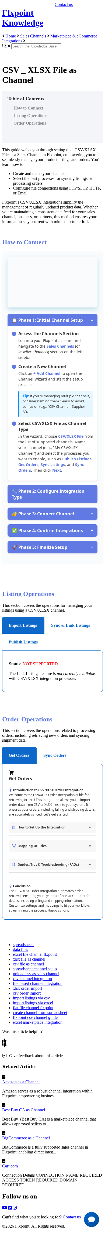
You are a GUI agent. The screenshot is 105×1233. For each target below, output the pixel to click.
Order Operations (29, 123)
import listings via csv (31, 998)
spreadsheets (23, 944)
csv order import (27, 993)
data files (20, 949)
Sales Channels (33, 36)
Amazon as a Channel (21, 1082)
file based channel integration (37, 983)
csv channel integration (32, 978)
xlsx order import (27, 988)
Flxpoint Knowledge (22, 18)
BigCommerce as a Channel (26, 1138)
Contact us (64, 4)
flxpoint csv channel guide (35, 1017)
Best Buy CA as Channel (23, 1110)
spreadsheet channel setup (35, 969)
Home (10, 36)
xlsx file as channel (29, 959)
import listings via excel (33, 1003)
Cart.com (10, 1166)
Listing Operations (30, 115)
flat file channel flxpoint (33, 1007)
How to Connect (28, 108)
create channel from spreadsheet (40, 1012)
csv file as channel (28, 964)
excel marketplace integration (37, 1022)
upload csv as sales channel (36, 973)
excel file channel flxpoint (35, 954)
